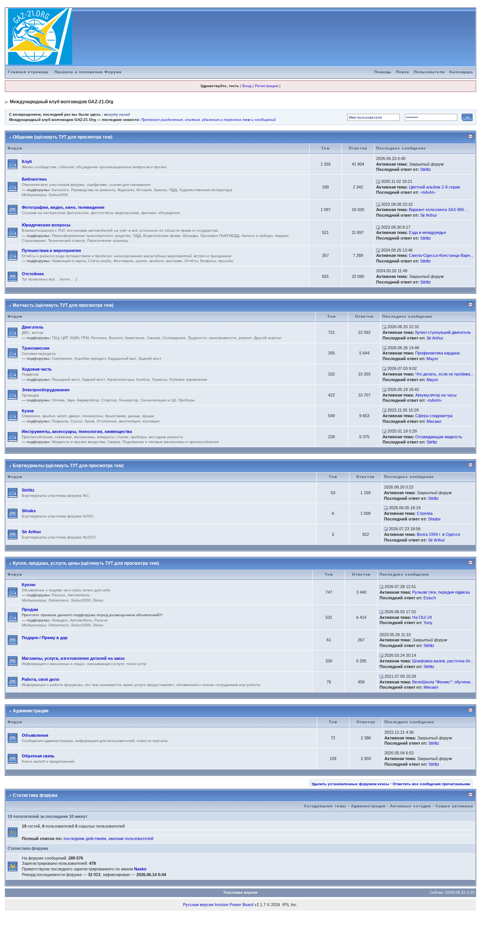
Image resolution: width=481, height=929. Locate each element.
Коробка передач (90, 358)
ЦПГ (64, 338)
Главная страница (28, 72)
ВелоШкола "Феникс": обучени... (442, 682)
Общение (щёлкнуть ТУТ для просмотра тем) (62, 137)
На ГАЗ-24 (422, 617)
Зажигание (135, 338)
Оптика (58, 400)
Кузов (28, 411)
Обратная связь (38, 756)
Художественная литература (205, 190)
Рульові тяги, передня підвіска (441, 592)
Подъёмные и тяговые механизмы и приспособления (171, 442)
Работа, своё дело (40, 679)
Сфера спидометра (433, 415)
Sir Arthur (428, 215)
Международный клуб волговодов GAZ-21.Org (61, 101)
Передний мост (66, 379)
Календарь (461, 72)
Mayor (432, 358)
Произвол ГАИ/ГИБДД (219, 236)
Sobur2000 (58, 195)
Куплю (28, 584)
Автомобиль (79, 595)
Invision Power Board (234, 904)
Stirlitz (425, 169)
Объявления (35, 735)
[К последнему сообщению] (378, 181)
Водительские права (161, 236)
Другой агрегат (268, 338)
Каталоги (60, 190)
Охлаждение (174, 338)
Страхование (34, 240)
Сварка (113, 442)
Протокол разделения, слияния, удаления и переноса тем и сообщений (208, 120)
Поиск (402, 72)
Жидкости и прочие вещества (78, 442)
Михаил (434, 421)
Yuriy (428, 622)
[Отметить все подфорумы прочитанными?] (13, 163)
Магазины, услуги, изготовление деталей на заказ (73, 658)
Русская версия (198, 904)
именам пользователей (131, 838)
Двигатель (33, 327)
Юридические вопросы (46, 225)
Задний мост (150, 358)
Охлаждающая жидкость (438, 436)
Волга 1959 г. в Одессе (438, 534)
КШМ (74, 338)
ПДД (137, 236)
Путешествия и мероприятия (51, 250)
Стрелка (425, 513)
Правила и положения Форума (88, 72)
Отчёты (191, 261)
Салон (76, 421)
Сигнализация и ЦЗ (158, 400)
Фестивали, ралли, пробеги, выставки (147, 261)
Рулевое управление (188, 379)
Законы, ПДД (165, 190)
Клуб (27, 161)
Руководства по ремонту (93, 190)
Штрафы (190, 236)
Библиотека (34, 179)
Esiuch (430, 598)
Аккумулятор (88, 400)
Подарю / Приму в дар (45, 637)
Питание (99, 338)
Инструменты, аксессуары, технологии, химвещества (77, 431)
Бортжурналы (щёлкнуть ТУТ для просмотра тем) (68, 465)
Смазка (153, 338)
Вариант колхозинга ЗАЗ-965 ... (439, 209)
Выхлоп (116, 338)
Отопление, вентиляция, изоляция (128, 421)
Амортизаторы (120, 379)
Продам (30, 609)
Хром (89, 421)
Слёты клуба (99, 261)
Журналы (125, 190)
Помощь (383, 72)
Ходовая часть (37, 369)
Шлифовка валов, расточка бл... (442, 661)
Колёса (143, 379)
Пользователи (429, 72)
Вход (246, 86)
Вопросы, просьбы (216, 261)
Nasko (140, 869)
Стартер (109, 400)
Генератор (128, 400)
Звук (70, 400)
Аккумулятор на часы (436, 395)
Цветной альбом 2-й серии (434, 187)
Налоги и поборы (257, 236)
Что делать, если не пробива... (444, 374)
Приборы (186, 400)
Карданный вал (122, 358)
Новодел (60, 620)
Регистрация (266, 86)
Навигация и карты (69, 261)
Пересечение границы (107, 240)
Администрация (30, 710)
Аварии (282, 236)
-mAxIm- (428, 192)
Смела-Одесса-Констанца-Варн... (441, 255)
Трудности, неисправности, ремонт (220, 338)
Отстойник (33, 273)
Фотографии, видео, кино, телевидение (63, 207)
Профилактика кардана (437, 353)
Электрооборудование (46, 390)
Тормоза (159, 379)
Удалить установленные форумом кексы (350, 784)
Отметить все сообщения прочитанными (431, 784)
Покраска (60, 421)
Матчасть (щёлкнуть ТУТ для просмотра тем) (63, 305)
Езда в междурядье (427, 232)
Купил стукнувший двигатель (443, 332)
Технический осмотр (66, 240)
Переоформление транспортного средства (91, 236)
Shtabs (29, 510)
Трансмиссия (35, 348)
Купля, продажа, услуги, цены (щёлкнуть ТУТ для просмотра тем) (86, 563)
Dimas (98, 600)
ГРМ (85, 338)
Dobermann (58, 600)
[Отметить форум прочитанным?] (13, 209)
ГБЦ (55, 338)
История (143, 190)
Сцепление (62, 358)
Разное (58, 595)
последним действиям (85, 838)
